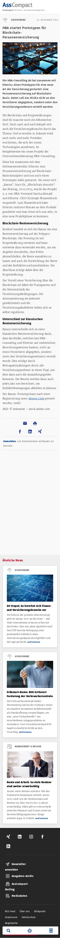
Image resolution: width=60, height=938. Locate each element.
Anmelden (9, 441)
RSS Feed (10, 911)
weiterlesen (34, 642)
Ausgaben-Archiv (22, 876)
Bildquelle (40, 911)
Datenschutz (29, 917)
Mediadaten (19, 895)
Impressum (11, 917)
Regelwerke (11, 923)
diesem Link (36, 398)
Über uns (25, 911)
